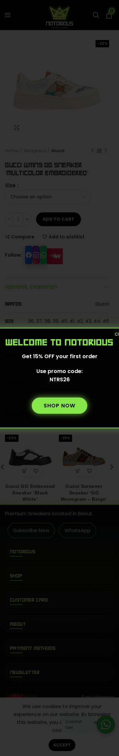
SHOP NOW (59, 405)
